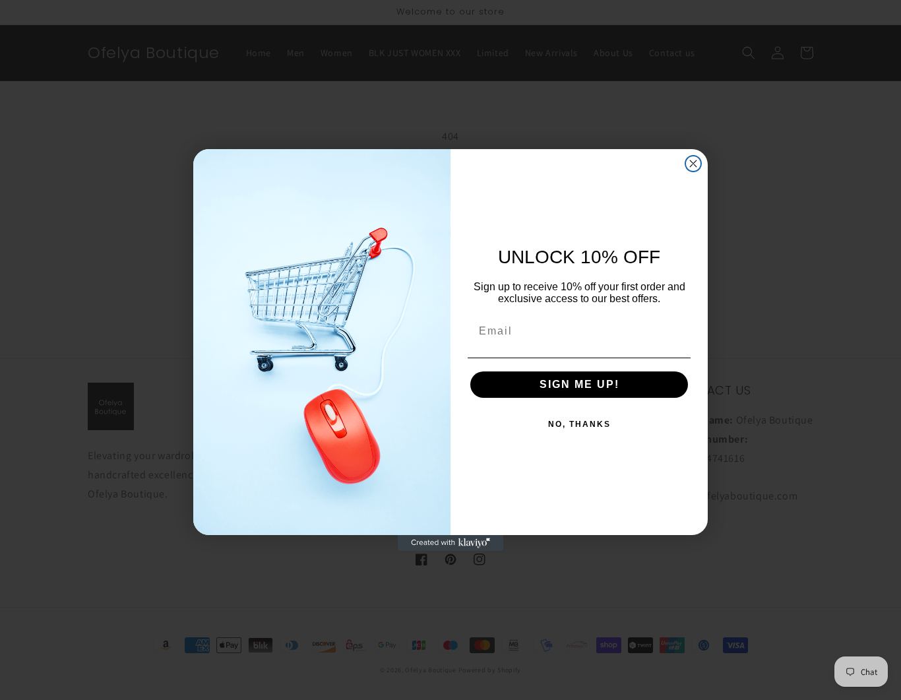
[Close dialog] (693, 164)
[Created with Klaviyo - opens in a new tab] (450, 543)
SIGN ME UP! (579, 384)
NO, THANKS (579, 424)
